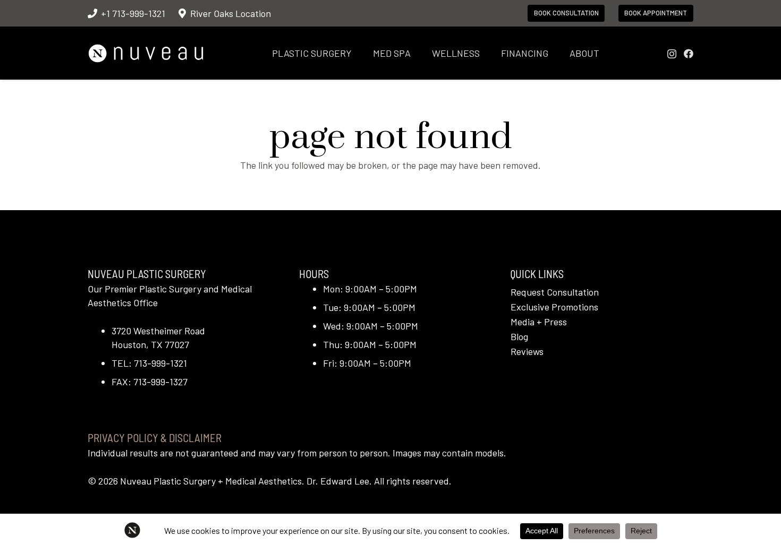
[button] (360, 53)
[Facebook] (688, 53)
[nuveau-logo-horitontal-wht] (146, 53)
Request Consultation (555, 292)
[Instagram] (671, 54)
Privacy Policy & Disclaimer (155, 437)
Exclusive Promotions (554, 307)
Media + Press (539, 321)
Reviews (527, 351)
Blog (519, 336)
